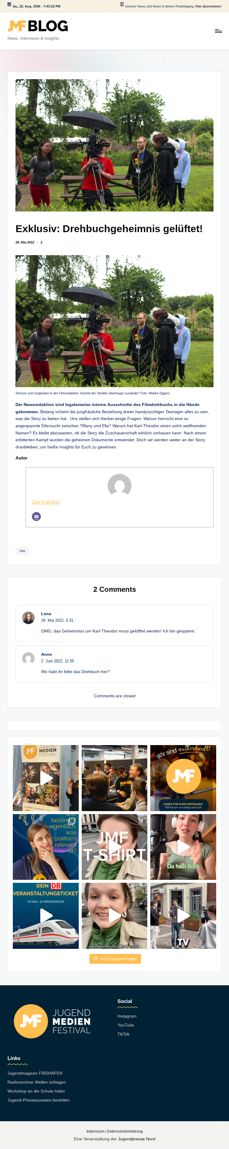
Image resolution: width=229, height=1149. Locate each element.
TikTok (123, 1034)
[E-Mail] (36, 516)
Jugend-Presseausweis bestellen (38, 1100)
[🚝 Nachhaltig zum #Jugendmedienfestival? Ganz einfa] (45, 916)
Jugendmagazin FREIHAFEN (34, 1073)
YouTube (125, 1025)
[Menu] (218, 31)
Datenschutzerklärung (125, 1131)
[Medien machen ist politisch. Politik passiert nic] (45, 847)
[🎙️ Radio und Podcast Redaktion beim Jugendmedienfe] (183, 847)
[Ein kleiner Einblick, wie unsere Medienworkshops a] (114, 778)
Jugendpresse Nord (136, 1138)
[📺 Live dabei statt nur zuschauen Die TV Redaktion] (183, 916)
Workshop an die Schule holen (36, 1091)
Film (22, 551)
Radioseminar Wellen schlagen (36, 1082)
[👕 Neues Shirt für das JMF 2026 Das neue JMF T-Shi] (114, 847)
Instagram (127, 1016)
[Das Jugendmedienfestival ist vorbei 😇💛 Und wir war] (45, 778)
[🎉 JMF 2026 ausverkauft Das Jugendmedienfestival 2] (183, 778)
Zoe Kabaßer (46, 502)
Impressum (95, 1131)
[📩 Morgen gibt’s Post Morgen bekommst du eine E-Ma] (114, 916)
